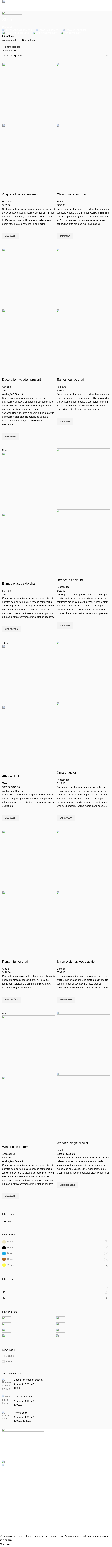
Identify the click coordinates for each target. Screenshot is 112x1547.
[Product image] (28, 154)
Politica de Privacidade (17, 1516)
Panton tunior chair (15, 961)
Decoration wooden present (28, 1380)
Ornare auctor (66, 772)
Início (5, 36)
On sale (10, 1356)
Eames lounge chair (71, 379)
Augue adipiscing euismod (20, 194)
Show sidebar (12, 47)
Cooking (6, 387)
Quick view (5, 243)
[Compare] (5, 188)
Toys (4, 783)
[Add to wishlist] (5, 229)
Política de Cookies (15, 1511)
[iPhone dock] (7, 1417)
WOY (7, 1528)
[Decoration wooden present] (7, 1384)
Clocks (5, 968)
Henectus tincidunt (70, 580)
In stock (10, 1361)
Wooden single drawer (72, 1143)
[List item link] (56, 1484)
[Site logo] (17, 3)
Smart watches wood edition (76, 961)
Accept (16, 1544)
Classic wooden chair (72, 194)
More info (5, 1544)
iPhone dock (20, 1413)
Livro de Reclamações (16, 1522)
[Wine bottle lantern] (7, 1401)
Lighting (61, 968)
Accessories (63, 587)
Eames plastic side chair (19, 583)
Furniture (7, 201)
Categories (8, 27)
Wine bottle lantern (23, 1396)
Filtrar (8, 1221)
